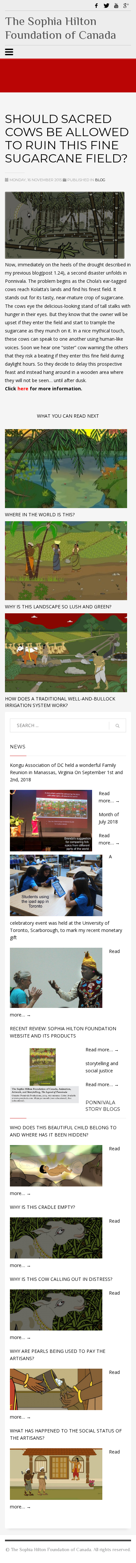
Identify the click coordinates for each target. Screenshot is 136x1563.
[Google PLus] (126, 6)
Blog (100, 180)
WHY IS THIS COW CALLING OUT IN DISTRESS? (61, 1279)
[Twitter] (106, 6)
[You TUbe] (116, 6)
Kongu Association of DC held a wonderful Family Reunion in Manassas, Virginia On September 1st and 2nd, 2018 (66, 772)
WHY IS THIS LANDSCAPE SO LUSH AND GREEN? (58, 606)
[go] (117, 726)
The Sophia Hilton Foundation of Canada (60, 27)
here (23, 388)
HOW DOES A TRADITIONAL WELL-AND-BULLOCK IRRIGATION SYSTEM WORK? (60, 702)
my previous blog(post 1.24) (34, 273)
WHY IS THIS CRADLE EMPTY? (42, 1207)
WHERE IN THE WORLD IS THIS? (40, 514)
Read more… (102, 1049)
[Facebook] (96, 6)
